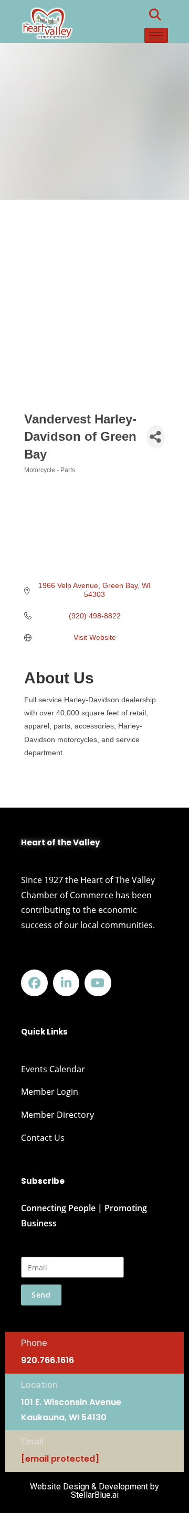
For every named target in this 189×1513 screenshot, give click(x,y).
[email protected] (60, 1459)
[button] (155, 15)
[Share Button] (155, 437)
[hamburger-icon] (156, 35)
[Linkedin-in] (66, 983)
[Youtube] (98, 983)
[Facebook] (34, 983)
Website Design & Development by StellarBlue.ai (94, 1491)
